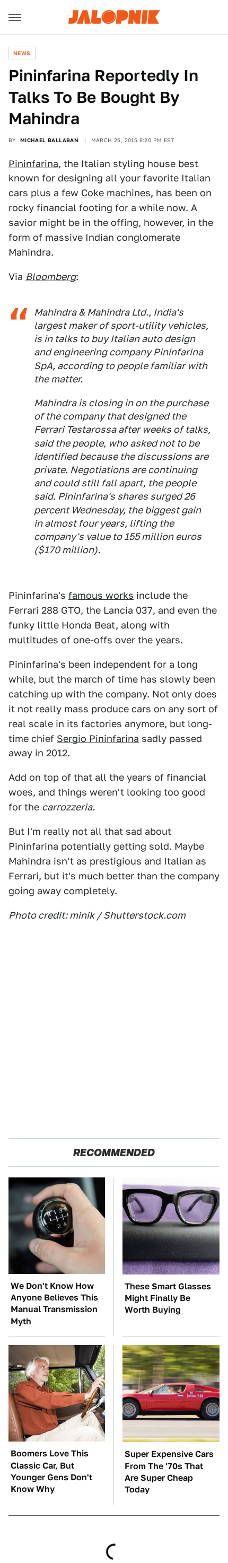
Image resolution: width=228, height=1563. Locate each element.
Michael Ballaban (49, 140)
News (22, 53)
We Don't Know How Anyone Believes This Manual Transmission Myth (54, 1303)
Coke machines (116, 192)
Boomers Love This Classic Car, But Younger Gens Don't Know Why (51, 1471)
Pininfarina (33, 163)
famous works (101, 595)
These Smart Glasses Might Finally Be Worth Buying (168, 1298)
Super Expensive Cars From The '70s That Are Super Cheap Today (169, 1472)
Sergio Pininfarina (98, 738)
